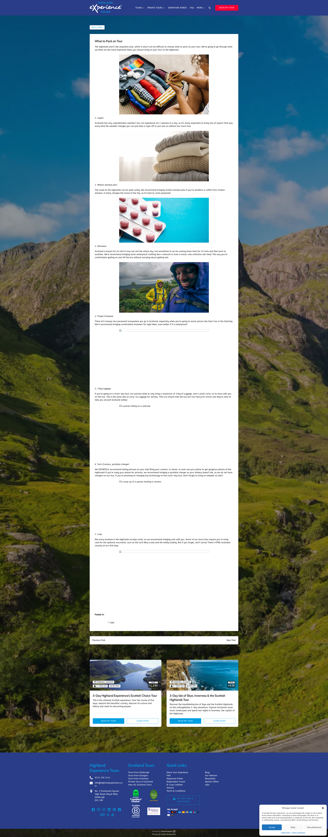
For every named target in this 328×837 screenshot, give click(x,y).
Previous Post (98, 640)
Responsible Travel (176, 781)
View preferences (314, 827)
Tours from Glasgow (138, 775)
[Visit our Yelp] (108, 814)
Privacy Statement (298, 833)
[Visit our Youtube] (112, 814)
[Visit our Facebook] (93, 809)
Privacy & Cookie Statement (164, 834)
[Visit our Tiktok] (119, 809)
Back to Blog (97, 27)
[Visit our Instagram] (103, 809)
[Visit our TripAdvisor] (102, 814)
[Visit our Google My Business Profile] (98, 809)
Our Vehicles (211, 775)
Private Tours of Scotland (140, 781)
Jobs (207, 785)
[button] (323, 808)
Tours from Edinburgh (138, 772)
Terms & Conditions (176, 791)
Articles (170, 788)
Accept (272, 827)
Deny (293, 827)
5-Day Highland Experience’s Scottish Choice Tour (125, 695)
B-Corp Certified (175, 785)
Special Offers (212, 781)
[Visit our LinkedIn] (109, 809)
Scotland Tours (141, 765)
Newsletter (210, 778)
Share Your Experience (177, 772)
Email (112, 622)
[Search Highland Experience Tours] (210, 8)
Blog (207, 772)
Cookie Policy (285, 833)
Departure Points (177, 8)
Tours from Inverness (138, 778)
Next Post (231, 640)
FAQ (192, 8)
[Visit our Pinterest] (114, 809)
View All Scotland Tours (140, 785)
